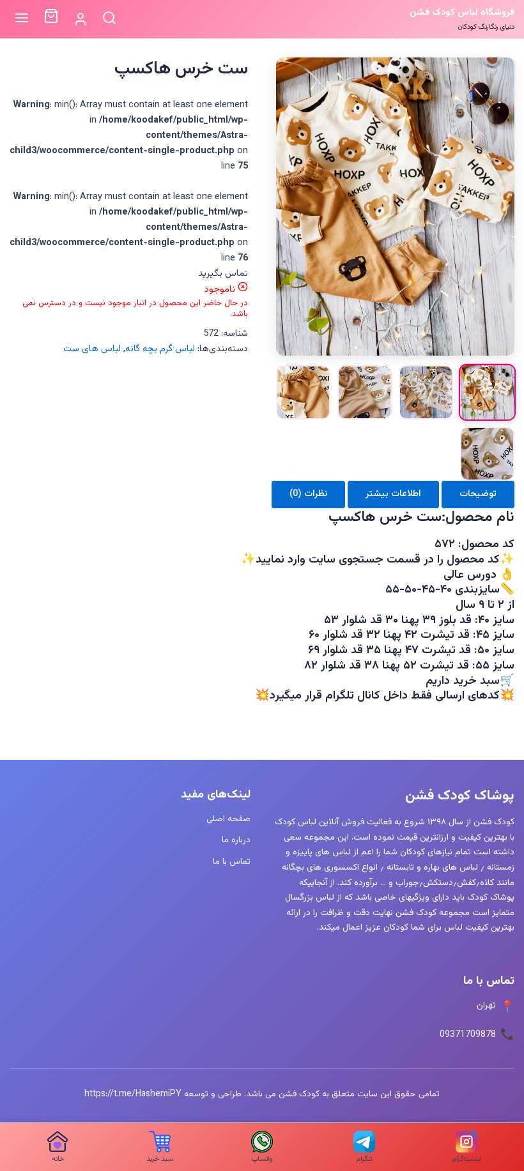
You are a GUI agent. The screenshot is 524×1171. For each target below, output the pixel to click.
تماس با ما (231, 861)
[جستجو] (109, 19)
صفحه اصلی (228, 819)
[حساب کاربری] (80, 19)
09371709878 (468, 1034)
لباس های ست (92, 349)
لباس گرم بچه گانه (160, 349)
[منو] (22, 19)
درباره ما (236, 840)
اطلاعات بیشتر (393, 494)
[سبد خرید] (50, 19)
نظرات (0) (308, 494)
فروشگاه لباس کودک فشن (462, 12)
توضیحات (478, 494)
